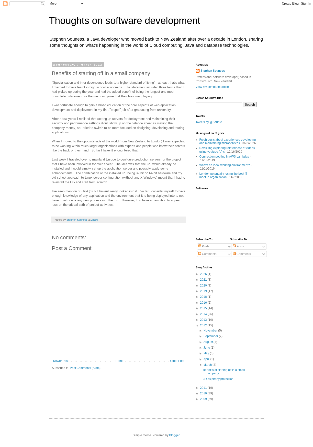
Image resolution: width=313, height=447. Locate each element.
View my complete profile (212, 87)
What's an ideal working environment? (224, 165)
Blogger (174, 435)
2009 (204, 399)
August (208, 342)
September (211, 336)
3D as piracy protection (218, 379)
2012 (204, 325)
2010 (204, 393)
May (206, 353)
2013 (204, 319)
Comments (208, 254)
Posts (205, 246)
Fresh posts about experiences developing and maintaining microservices (227, 141)
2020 (204, 285)
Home (119, 361)
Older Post (177, 361)
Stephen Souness (213, 70)
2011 (204, 388)
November (210, 330)
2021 (204, 279)
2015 (204, 308)
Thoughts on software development (124, 20)
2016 (204, 302)
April (206, 359)
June (207, 347)
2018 (204, 296)
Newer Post (60, 361)
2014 (204, 314)
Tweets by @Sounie (209, 122)
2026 (204, 274)
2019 (204, 291)
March (207, 365)
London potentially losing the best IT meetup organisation (223, 175)
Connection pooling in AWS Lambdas (224, 156)
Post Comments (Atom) (85, 368)
